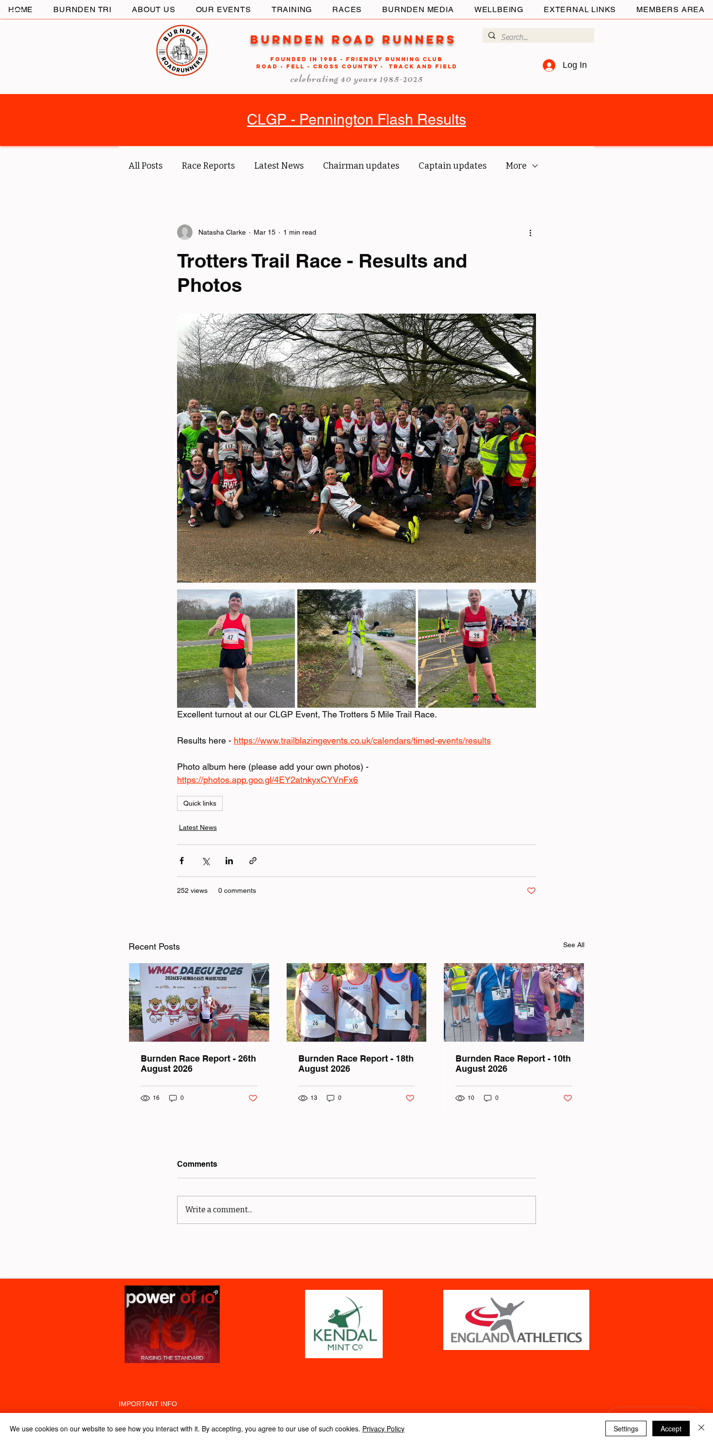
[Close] (701, 1428)
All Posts (145, 165)
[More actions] (530, 232)
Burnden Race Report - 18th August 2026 (356, 1063)
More (516, 165)
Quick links (199, 803)
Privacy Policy (383, 1428)
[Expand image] (236, 648)
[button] (16, 14)
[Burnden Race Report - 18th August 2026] (357, 1002)
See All (573, 945)
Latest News (279, 165)
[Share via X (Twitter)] (205, 860)
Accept (671, 1428)
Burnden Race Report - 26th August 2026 (198, 1063)
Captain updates (452, 165)
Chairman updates (361, 165)
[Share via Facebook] (181, 860)
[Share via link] (253, 860)
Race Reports (208, 165)
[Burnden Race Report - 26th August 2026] (199, 1002)
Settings (626, 1428)
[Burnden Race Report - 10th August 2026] (514, 1002)
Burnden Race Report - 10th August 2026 (513, 1063)
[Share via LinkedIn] (229, 860)
